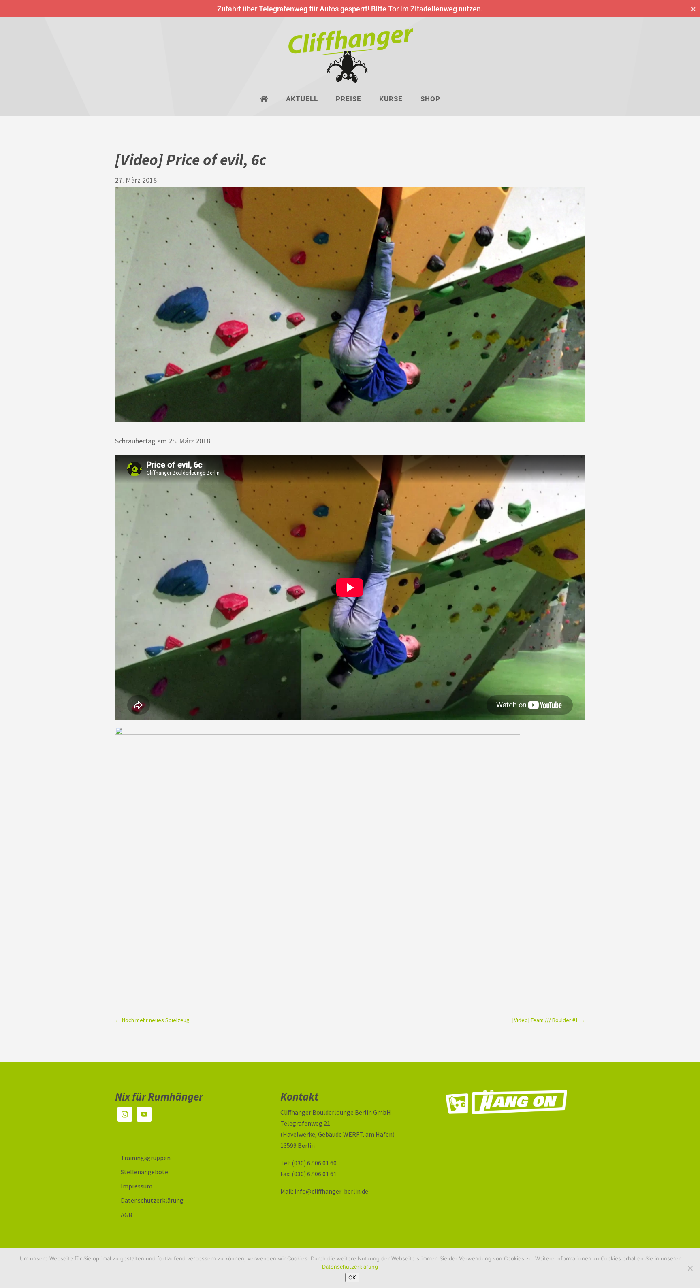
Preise (348, 99)
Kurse (391, 99)
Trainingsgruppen (146, 1158)
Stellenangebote (144, 1172)
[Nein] (690, 1268)
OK (352, 1277)
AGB (126, 1215)
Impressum (136, 1186)
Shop (430, 99)
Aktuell (302, 99)
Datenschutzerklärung (152, 1200)
